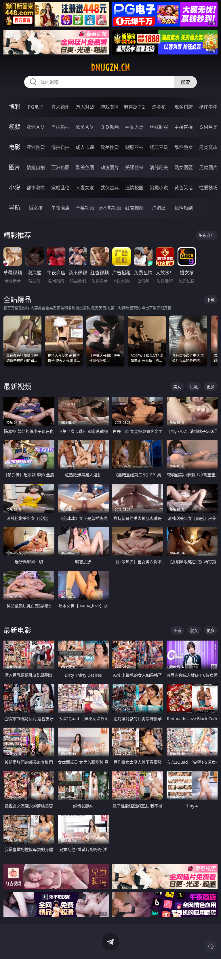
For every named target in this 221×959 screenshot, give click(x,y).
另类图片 (208, 167)
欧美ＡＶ (85, 127)
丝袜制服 (159, 127)
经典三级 (159, 147)
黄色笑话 (183, 187)
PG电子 (35, 107)
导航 (14, 208)
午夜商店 (60, 208)
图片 (14, 167)
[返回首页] (211, 946)
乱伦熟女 (183, 147)
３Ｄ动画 (109, 127)
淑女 (194, 630)
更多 (211, 386)
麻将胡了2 (134, 107)
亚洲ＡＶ (35, 127)
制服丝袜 (134, 147)
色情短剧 (183, 208)
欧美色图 (85, 167)
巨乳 (194, 386)
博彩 (14, 107)
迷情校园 (134, 187)
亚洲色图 (60, 167)
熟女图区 (183, 167)
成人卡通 (85, 147)
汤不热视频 (109, 208)
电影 (14, 147)
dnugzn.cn (110, 67)
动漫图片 (109, 167)
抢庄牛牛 (208, 107)
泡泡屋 (159, 208)
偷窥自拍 (35, 167)
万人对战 (85, 107)
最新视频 (17, 386)
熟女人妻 (134, 127)
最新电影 (17, 630)
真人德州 (60, 107)
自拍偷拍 (60, 127)
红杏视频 (134, 208)
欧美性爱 (109, 147)
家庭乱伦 (60, 187)
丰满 (177, 630)
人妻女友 (85, 187)
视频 (14, 127)
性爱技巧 (208, 187)
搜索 (185, 82)
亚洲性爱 (35, 147)
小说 (14, 187)
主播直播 (183, 127)
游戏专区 (109, 107)
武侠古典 (109, 187)
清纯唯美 (159, 167)
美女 (177, 386)
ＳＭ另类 (208, 127)
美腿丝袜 (134, 167)
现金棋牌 (183, 107)
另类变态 (208, 147)
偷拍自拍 (60, 147)
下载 (211, 299)
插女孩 (36, 208)
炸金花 (159, 107)
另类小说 (159, 187)
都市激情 (35, 187)
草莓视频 (85, 208)
